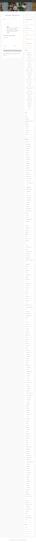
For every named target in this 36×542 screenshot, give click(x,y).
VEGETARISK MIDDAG (28, 517)
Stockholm (29, 97)
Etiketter (26, 117)
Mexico (27, 442)
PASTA (26, 341)
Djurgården (28, 187)
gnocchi (27, 311)
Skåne (27, 172)
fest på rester (29, 67)
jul (26, 272)
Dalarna (27, 152)
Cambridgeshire (29, 371)
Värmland (27, 206)
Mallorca (27, 459)
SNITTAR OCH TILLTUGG (29, 496)
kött (32, 79)
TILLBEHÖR (27, 502)
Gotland (27, 161)
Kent (27, 384)
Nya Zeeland (28, 446)
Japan (27, 431)
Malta (27, 440)
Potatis (27, 326)
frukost (27, 70)
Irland (27, 423)
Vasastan (27, 202)
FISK (26, 236)
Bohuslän (27, 150)
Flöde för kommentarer (29, 531)
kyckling (27, 79)
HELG (26, 268)
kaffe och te (28, 253)
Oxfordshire (28, 397)
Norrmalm (28, 195)
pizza (27, 324)
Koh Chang (28, 472)
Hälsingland (28, 163)
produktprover (29, 88)
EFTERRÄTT (27, 232)
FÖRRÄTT (26, 234)
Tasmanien (28, 356)
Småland (27, 174)
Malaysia (27, 438)
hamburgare (28, 313)
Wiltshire (27, 403)
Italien (27, 427)
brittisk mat (29, 55)
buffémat (29, 58)
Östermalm (28, 178)
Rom (27, 429)
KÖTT (26, 292)
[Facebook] (32, 1)
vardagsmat (29, 100)
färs (31, 70)
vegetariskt (29, 103)
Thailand (27, 468)
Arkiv (26, 115)
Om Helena (27, 130)
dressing (29, 63)
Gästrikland (27, 159)
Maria (11, 17)
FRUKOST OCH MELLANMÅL (27, 239)
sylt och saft (28, 515)
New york (28, 487)
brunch (29, 57)
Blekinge (27, 148)
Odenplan (28, 197)
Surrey (27, 401)
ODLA (26, 337)
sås (26, 513)
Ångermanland (28, 146)
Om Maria (27, 132)
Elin (25, 22)
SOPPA (26, 500)
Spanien (27, 453)
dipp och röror (28, 504)
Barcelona (28, 455)
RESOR (26, 343)
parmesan (29, 85)
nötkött (27, 300)
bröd (26, 217)
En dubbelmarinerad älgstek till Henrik (29, 24)
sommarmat (29, 94)
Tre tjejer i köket (18, 6)
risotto (27, 328)
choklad (31, 60)
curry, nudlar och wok (29, 307)
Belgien (27, 358)
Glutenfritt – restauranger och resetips (29, 120)
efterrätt (29, 64)
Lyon (27, 412)
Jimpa (26, 34)
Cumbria (27, 375)
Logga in (26, 527)
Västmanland (28, 210)
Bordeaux (28, 410)
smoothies (27, 264)
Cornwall (27, 373)
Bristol (27, 369)
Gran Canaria (28, 457)
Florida (27, 485)
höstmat (29, 76)
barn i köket (29, 52)
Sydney (27, 354)
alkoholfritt (27, 283)
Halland (27, 165)
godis (27, 225)
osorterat (26, 339)
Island (27, 425)
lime (31, 82)
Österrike (27, 345)
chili (27, 60)
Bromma (27, 180)
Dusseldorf (28, 481)
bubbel (27, 285)
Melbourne (28, 352)
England (27, 365)
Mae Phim (28, 474)
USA (26, 483)
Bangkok (27, 470)
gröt (26, 249)
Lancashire (28, 386)
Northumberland (29, 395)
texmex (27, 330)
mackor (27, 255)
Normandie (28, 414)
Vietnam (29, 106)
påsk (26, 277)
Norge (27, 444)
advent (27, 270)
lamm (27, 298)
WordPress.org (27, 533)
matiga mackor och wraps (29, 316)
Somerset (28, 399)
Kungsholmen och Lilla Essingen (29, 190)
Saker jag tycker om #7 (29, 45)
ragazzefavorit (29, 91)
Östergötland (28, 144)
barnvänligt (29, 54)
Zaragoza (28, 466)
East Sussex (28, 382)
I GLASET (26, 279)
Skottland (27, 451)
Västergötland (28, 208)
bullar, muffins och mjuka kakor (29, 220)
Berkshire (28, 367)
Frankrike (27, 408)
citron (29, 61)
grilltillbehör (29, 73)
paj (26, 322)
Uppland (27, 204)
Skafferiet (26, 134)
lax (27, 82)
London (27, 388)
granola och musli (29, 251)
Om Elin (27, 128)
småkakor (27, 227)
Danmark (27, 360)
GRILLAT (26, 266)
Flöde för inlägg (27, 529)
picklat (27, 511)
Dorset (27, 380)
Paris (27, 416)
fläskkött (27, 296)
